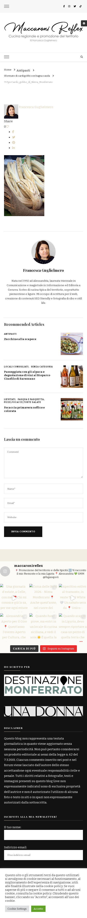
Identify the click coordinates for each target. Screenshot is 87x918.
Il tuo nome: (12, 827)
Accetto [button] (38, 908)
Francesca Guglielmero (35, 107)
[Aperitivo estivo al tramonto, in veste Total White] (73, 598)
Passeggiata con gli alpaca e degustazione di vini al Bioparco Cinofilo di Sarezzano (27, 375)
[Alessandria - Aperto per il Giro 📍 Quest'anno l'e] (14, 627)
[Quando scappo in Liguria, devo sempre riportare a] (73, 627)
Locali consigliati (16, 367)
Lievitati (9, 399)
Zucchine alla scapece (20, 339)
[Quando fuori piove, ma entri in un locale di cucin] (43, 627)
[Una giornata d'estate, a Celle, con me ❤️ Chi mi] (14, 598)
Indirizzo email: (15, 847)
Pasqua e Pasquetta (31, 399)
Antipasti (23, 70)
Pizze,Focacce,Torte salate (22, 402)
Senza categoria (42, 367)
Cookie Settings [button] (17, 908)
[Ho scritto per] (43, 677)
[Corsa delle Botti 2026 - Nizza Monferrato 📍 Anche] (43, 598)
